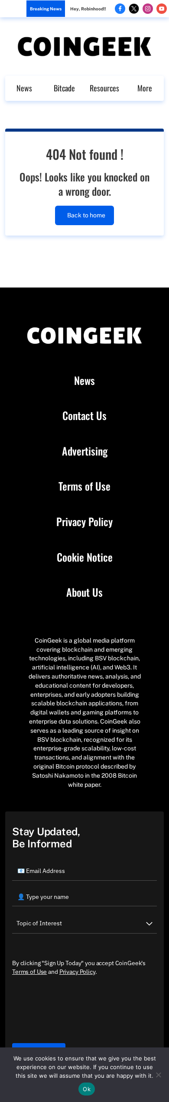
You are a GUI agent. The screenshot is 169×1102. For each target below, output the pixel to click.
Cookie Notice (85, 557)
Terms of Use (84, 486)
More (144, 88)
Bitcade (64, 88)
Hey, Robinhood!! (88, 8)
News (24, 88)
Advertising (84, 451)
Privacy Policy (84, 521)
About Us (84, 592)
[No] (158, 1074)
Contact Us (84, 415)
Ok (87, 1089)
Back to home (86, 215)
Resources (104, 88)
